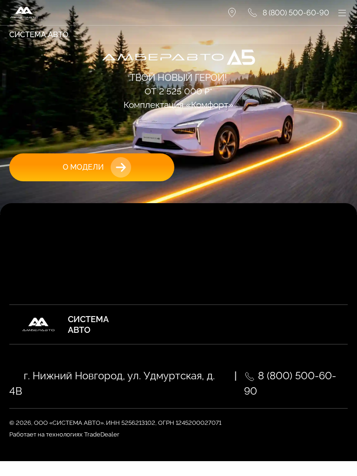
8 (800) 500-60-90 (290, 383)
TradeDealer (101, 434)
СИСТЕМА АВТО (38, 34)
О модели (83, 167)
